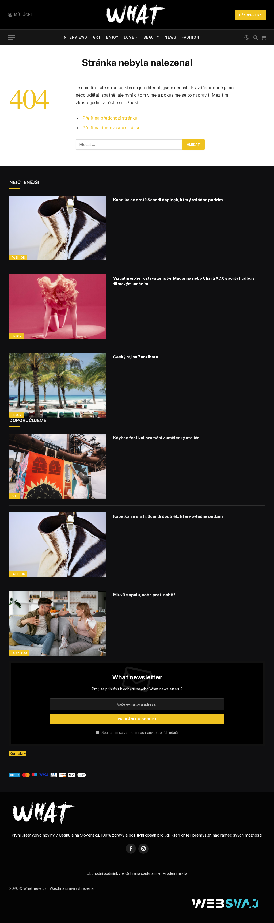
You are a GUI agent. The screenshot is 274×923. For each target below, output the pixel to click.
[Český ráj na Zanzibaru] (57, 385)
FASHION (190, 37)
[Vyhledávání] (255, 38)
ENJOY (112, 37)
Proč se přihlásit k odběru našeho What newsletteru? (137, 689)
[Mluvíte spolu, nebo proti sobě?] (57, 623)
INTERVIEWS (75, 37)
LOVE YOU (19, 652)
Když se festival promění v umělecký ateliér (156, 437)
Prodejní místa (175, 873)
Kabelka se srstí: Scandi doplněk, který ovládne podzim (168, 199)
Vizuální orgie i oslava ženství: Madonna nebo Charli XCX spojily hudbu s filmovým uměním (184, 281)
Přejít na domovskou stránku (111, 127)
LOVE (129, 37)
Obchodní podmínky (103, 873)
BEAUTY (151, 37)
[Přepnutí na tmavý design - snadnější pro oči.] (246, 37)
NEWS (170, 37)
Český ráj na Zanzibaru (135, 357)
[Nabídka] (11, 38)
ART (97, 37)
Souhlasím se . (139, 733)
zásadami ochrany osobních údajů (151, 733)
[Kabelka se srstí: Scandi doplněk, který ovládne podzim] (57, 228)
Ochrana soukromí (141, 873)
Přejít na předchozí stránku (109, 118)
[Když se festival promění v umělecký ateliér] (57, 466)
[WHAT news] (136, 14)
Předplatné (250, 15)
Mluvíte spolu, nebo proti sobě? (144, 594)
